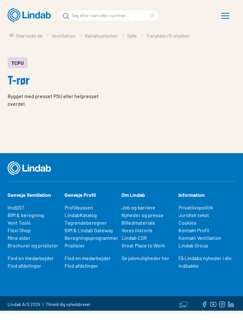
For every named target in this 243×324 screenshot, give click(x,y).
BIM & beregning (26, 215)
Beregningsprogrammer (91, 238)
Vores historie (137, 230)
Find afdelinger (24, 266)
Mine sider (19, 238)
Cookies (187, 223)
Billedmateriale (138, 223)
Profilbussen (79, 207)
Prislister (75, 245)
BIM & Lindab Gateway (89, 230)
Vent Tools (19, 223)
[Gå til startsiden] (31, 15)
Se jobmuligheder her (145, 258)
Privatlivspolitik (195, 207)
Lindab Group (193, 245)
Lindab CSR (134, 238)
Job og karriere (138, 207)
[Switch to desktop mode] (183, 303)
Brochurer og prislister (33, 245)
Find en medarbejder (31, 258)
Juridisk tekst (193, 215)
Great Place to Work (143, 245)
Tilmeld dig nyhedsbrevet (68, 304)
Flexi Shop (19, 230)
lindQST (16, 207)
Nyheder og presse (143, 215)
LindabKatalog (81, 215)
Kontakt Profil (193, 230)
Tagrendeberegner (86, 223)
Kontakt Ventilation (199, 238)
